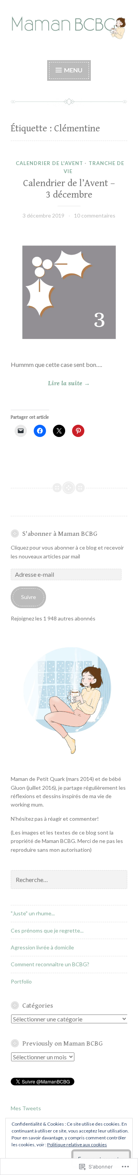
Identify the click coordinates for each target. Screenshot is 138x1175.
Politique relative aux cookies (77, 1144)
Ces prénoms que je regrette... (47, 930)
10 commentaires (94, 215)
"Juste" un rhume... (33, 913)
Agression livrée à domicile (42, 947)
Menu (72, 70)
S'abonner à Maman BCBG (59, 534)
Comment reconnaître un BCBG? (50, 964)
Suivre (28, 597)
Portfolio (21, 981)
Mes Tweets (26, 1108)
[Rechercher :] (69, 880)
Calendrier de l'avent (49, 163)
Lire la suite (50, 383)
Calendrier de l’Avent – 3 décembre (69, 189)
